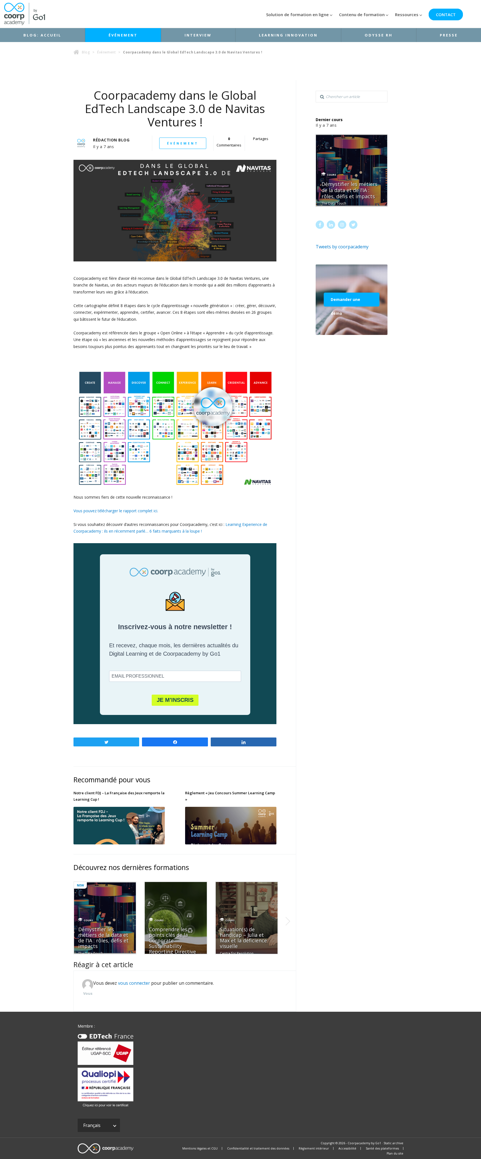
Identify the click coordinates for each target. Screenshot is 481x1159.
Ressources (406, 14)
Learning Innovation (288, 35)
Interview (198, 35)
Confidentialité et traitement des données (258, 1148)
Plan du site (395, 1153)
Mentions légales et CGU (200, 1148)
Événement (123, 35)
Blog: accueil (42, 35)
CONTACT (446, 14)
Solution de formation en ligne (297, 14)
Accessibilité (347, 1148)
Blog (86, 52)
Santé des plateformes (382, 1148)
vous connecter (134, 983)
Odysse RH (378, 35)
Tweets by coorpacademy (342, 247)
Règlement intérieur (314, 1148)
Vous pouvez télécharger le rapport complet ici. (115, 510)
